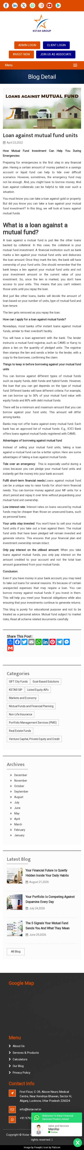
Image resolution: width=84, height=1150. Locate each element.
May (17, 813)
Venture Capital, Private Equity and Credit (34, 739)
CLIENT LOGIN (56, 45)
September (21, 791)
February (19, 829)
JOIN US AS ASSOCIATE (55, 54)
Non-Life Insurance (20, 714)
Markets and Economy (23, 698)
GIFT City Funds (18, 681)
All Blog (16, 951)
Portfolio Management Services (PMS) (33, 722)
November (20, 780)
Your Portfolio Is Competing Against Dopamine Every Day (50, 899)
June (17, 808)
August (18, 797)
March (18, 824)
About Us (19, 1046)
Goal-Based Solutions (46, 681)
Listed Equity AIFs (38, 689)
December (20, 775)
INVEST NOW (21, 54)
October (19, 786)
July (16, 802)
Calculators (20, 1059)
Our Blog (18, 1066)
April (17, 818)
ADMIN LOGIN (27, 45)
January (19, 835)
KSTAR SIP (15, 689)
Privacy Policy (21, 1072)
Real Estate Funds (20, 730)
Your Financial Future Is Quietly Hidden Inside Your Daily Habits (47, 873)
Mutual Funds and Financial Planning (31, 706)
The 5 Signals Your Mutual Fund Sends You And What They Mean (48, 925)
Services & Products (26, 1052)
